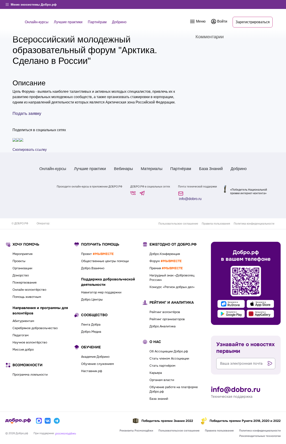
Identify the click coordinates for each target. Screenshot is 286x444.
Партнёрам (97, 22)
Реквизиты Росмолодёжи (136, 430)
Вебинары (123, 168)
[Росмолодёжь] (65, 433)
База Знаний (211, 168)
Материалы (151, 168)
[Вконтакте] (47, 420)
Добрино (119, 22)
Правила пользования (216, 223)
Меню (200, 21)
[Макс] (38, 420)
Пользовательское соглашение (178, 223)
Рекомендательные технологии (260, 436)
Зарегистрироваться (253, 22)
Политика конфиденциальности (254, 223)
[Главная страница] (18, 420)
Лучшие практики (68, 22)
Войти (221, 21)
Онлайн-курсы (36, 22)
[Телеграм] (56, 420)
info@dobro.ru (190, 199)
